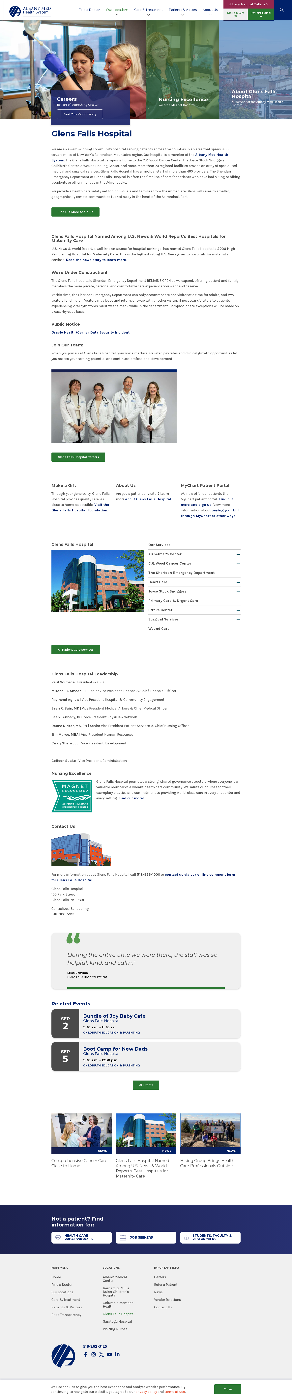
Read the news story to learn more (96, 260)
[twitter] (101, 1354)
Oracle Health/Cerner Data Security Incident (90, 332)
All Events (146, 1085)
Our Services (159, 545)
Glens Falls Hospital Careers (78, 457)
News (158, 1292)
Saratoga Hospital (117, 1321)
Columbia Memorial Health (119, 1304)
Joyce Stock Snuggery (167, 591)
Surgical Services (163, 619)
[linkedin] (117, 1354)
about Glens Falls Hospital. (148, 499)
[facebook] (85, 1354)
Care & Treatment (148, 10)
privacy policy (146, 1391)
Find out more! (131, 798)
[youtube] (109, 1354)
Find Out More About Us (75, 212)
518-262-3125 (95, 1346)
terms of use (175, 1391)
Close (228, 1389)
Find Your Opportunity (80, 114)
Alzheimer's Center (165, 554)
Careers (160, 1277)
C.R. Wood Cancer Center (169, 563)
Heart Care (157, 582)
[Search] (281, 10)
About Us (210, 10)
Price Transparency (66, 1315)
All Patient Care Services (76, 649)
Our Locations (117, 10)
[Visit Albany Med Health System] (63, 1367)
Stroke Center (160, 610)
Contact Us (163, 1307)
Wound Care (158, 628)
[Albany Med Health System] (30, 11)
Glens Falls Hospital (119, 1314)
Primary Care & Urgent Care (173, 600)
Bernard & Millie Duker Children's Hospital (116, 1291)
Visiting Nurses (115, 1329)
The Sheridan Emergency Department (181, 573)
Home (56, 1277)
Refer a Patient (166, 1284)
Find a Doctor (89, 10)
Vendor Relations (167, 1299)
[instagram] (93, 1354)
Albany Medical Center (115, 1278)
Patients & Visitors (183, 10)
